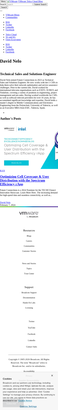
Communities (11, 17)
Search (3, 4)
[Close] (52, 375)
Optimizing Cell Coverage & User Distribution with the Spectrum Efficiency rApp (24, 180)
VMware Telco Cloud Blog (30, 1)
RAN (2, 170)
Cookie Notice (25, 400)
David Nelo (5, 202)
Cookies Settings (28, 406)
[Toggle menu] (1, 10)
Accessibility (29, 371)
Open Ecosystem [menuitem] (13, 39)
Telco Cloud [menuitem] (11, 34)
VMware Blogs (12, 15)
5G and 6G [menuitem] (11, 37)
